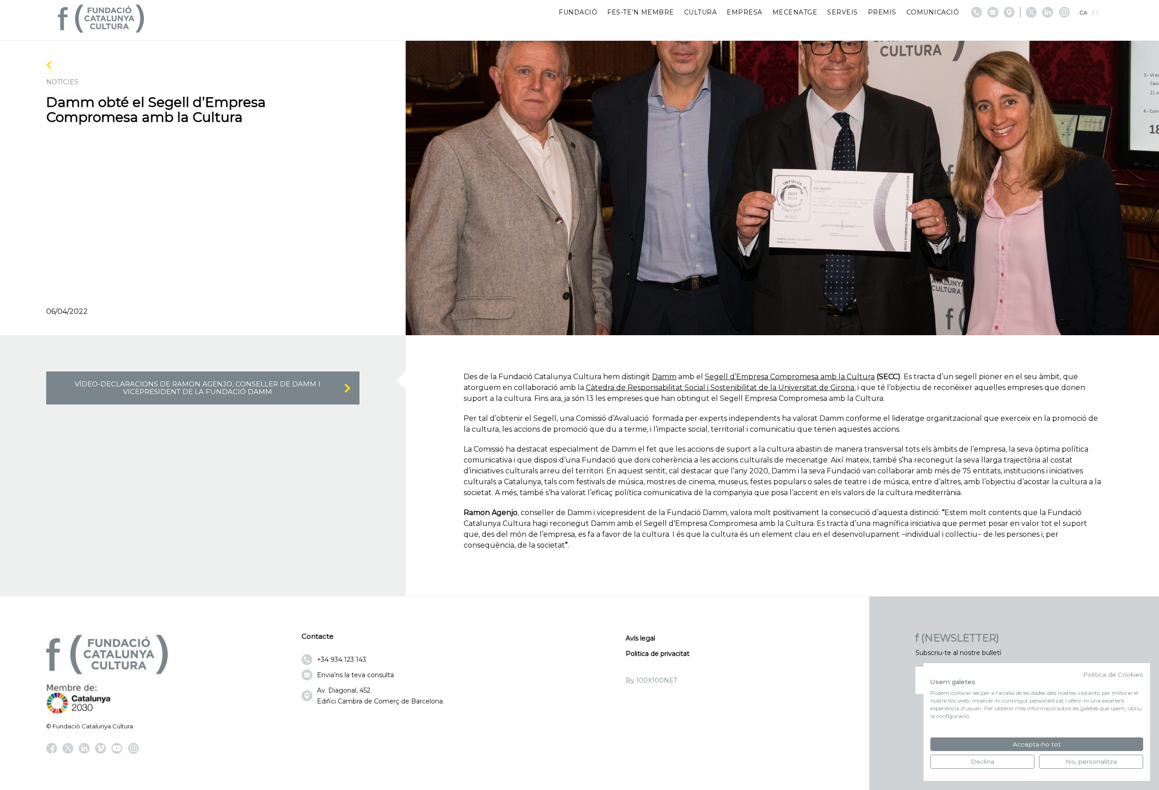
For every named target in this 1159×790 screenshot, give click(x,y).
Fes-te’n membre (640, 12)
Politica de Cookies (1113, 674)
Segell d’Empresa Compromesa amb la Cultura (790, 376)
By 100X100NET (651, 680)
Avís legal (640, 638)
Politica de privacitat (658, 654)
